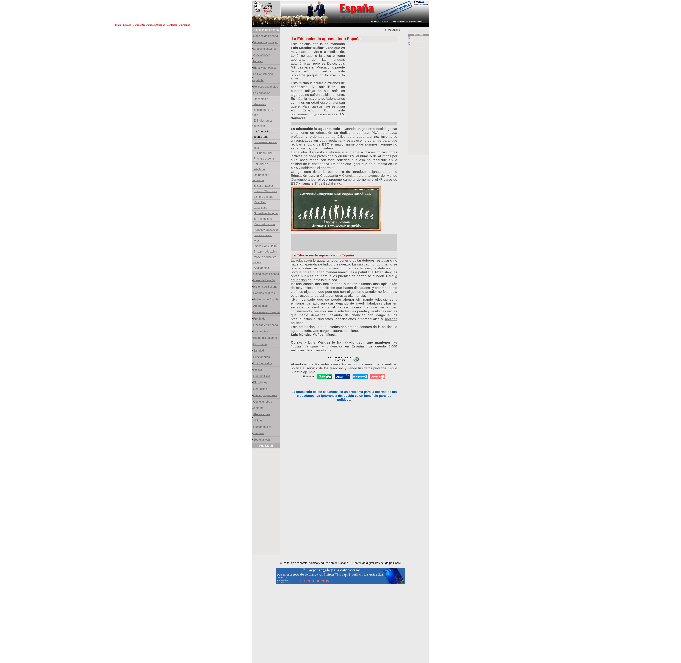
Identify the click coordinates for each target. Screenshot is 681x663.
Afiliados (160, 25)
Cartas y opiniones (265, 395)
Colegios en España (266, 273)
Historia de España (265, 286)
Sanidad (258, 350)
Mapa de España (264, 280)
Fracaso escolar (264, 158)
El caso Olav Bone (265, 191)
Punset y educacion (266, 229)
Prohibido (259, 318)
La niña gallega (263, 196)
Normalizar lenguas (266, 213)
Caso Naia (260, 207)
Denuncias (260, 388)
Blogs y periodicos (264, 67)
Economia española (265, 337)
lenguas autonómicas (324, 346)
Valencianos (335, 98)
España (127, 25)
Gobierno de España (266, 299)
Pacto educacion (264, 224)
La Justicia (260, 344)
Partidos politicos (264, 293)
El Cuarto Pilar (263, 153)
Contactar (172, 25)
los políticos (326, 288)
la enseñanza (318, 164)
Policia (257, 369)
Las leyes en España (266, 312)
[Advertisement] (266, 502)
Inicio (118, 25)
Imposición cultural (265, 246)
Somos (137, 25)
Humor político (262, 426)
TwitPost (258, 433)
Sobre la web (261, 439)
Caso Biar (260, 202)
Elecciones (260, 382)
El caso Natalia (263, 185)
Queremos (148, 25)
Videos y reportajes (265, 42)
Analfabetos (261, 267)
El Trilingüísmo (263, 218)
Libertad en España (265, 325)
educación (324, 133)
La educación (261, 93)
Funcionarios (261, 356)
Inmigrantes (260, 331)
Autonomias (260, 305)
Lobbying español (264, 48)
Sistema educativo (265, 251)
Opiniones (184, 25)
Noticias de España (265, 35)
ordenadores (319, 136)
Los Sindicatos (262, 363)
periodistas (299, 87)
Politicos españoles (265, 86)
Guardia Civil (261, 376)
